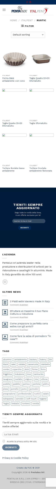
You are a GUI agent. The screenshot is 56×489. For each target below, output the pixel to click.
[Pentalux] (30, 10)
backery (33, 359)
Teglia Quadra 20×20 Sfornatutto (39, 79)
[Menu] (4, 9)
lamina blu (38, 374)
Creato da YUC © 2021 (28, 468)
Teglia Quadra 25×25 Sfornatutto (12, 124)
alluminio (7, 359)
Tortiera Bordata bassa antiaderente (13, 169)
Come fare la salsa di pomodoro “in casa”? (30, 337)
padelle (16, 384)
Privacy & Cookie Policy (15, 457)
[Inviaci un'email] (5, 281)
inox (29, 374)
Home (13, 20)
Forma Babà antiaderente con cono (13, 79)
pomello (15, 389)
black (5, 364)
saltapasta (8, 399)
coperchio (17, 369)
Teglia (6, 403)
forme (35, 369)
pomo (24, 389)
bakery (43, 359)
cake (13, 364)
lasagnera (7, 379)
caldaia (21, 364)
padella (6, 384)
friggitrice (7, 374)
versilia (35, 403)
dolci (27, 369)
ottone (44, 379)
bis (50, 359)
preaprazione (9, 394)
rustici (37, 394)
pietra (46, 384)
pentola (36, 384)
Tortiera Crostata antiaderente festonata (40, 169)
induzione (19, 374)
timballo (15, 403)
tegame (42, 399)
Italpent (27, 20)
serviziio (20, 399)
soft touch (31, 399)
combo (6, 369)
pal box (26, 384)
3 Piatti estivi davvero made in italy (30, 301)
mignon (28, 379)
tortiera (25, 403)
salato (46, 394)
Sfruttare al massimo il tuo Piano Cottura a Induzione (29, 312)
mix (36, 379)
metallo (18, 379)
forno (43, 369)
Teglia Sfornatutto (38, 123)
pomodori (34, 389)
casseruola (33, 364)
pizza (5, 389)
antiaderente (20, 359)
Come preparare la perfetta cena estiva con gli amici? (29, 325)
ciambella (45, 364)
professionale (24, 394)
